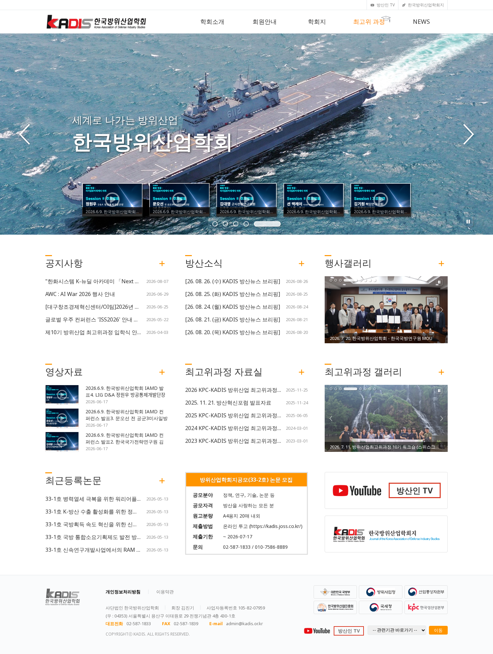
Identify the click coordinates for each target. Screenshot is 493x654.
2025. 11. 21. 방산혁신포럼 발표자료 (228, 402)
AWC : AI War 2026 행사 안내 (80, 294)
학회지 (317, 21)
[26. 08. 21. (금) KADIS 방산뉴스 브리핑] (232, 319)
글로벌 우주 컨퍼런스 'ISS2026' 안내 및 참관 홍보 (93, 319)
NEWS (421, 21)
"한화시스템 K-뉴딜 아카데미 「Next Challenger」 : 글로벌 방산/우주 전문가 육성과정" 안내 (93, 281)
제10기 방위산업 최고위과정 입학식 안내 (93, 332)
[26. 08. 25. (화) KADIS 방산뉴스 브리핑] (232, 294)
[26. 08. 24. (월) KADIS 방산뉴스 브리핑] (232, 306)
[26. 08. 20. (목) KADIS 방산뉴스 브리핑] (232, 332)
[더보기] (162, 262)
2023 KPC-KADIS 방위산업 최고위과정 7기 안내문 (233, 440)
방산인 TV (386, 5)
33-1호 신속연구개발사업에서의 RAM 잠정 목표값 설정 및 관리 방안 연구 (93, 549)
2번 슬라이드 (247, 224)
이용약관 (165, 592)
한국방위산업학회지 (426, 5)
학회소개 (212, 21)
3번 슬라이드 (257, 224)
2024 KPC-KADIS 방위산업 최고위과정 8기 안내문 (233, 428)
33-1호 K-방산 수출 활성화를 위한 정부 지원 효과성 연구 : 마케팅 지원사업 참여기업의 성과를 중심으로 (93, 511)
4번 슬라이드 (267, 224)
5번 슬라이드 (278, 224)
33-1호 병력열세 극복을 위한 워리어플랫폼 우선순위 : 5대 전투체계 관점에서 (93, 498)
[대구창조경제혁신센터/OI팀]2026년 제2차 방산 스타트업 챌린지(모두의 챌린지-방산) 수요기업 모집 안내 (93, 306)
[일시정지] (468, 222)
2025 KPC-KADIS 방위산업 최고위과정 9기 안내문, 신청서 (233, 415)
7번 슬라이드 (370, 280)
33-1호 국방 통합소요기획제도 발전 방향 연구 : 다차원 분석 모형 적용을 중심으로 (93, 537)
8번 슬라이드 (374, 280)
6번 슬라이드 (365, 280)
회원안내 (265, 21)
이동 (438, 630)
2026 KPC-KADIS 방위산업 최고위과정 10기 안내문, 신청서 (233, 390)
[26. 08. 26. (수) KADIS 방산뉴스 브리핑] (232, 281)
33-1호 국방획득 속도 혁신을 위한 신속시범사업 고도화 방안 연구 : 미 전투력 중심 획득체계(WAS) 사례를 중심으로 (93, 524)
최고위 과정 (369, 21)
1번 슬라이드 (225, 224)
